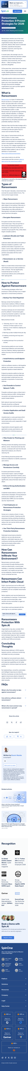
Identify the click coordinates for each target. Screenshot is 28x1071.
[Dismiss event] (25, 2)
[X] (9, 1058)
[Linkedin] (12, 1058)
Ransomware (5, 99)
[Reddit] (2, 1058)
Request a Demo (8, 937)
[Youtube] (15, 1058)
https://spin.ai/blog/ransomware (11, 153)
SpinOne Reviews (17, 893)
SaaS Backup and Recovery (8, 27)
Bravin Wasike (16, 755)
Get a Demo (17, 11)
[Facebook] (6, 1058)
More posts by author (10, 765)
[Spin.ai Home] (5, 11)
